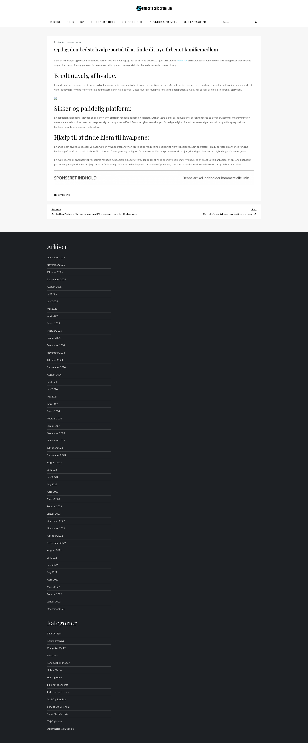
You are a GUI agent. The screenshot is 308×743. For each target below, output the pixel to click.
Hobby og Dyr (62, 195)
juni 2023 (52, 477)
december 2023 (56, 433)
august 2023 (54, 462)
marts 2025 (53, 323)
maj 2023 (52, 484)
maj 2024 (52, 396)
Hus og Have (54, 677)
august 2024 (54, 374)
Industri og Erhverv (163, 22)
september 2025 (56, 279)
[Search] (256, 22)
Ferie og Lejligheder (58, 662)
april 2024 (52, 403)
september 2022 (56, 542)
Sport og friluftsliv (57, 714)
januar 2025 (54, 337)
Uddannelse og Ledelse (60, 728)
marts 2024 (53, 411)
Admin (61, 41)
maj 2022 (52, 572)
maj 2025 (52, 308)
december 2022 (56, 520)
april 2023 (52, 491)
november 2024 (56, 352)
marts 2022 (53, 586)
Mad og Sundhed (56, 699)
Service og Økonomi (58, 706)
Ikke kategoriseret (57, 684)
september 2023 (56, 455)
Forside (55, 22)
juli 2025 (52, 294)
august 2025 (54, 286)
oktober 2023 (55, 447)
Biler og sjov (76, 22)
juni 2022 (52, 564)
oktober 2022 (55, 535)
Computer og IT (131, 22)
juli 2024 (52, 381)
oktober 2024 (55, 359)
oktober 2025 (55, 272)
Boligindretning (103, 22)
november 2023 (56, 440)
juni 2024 (52, 389)
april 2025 (52, 315)
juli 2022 (52, 557)
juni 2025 (52, 301)
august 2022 (54, 550)
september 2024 (56, 367)
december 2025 (56, 257)
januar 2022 (54, 601)
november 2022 (56, 528)
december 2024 (56, 345)
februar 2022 (54, 594)
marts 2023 (53, 499)
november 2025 (56, 264)
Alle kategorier (194, 22)
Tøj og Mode (54, 721)
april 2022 (52, 579)
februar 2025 (54, 330)
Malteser (182, 60)
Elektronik (52, 655)
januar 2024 (54, 425)
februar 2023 (54, 506)
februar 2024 (54, 418)
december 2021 (56, 608)
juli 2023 (52, 469)
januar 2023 (54, 513)
